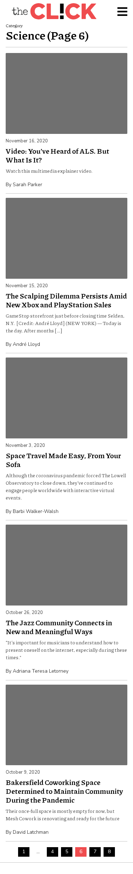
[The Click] (53, 11)
